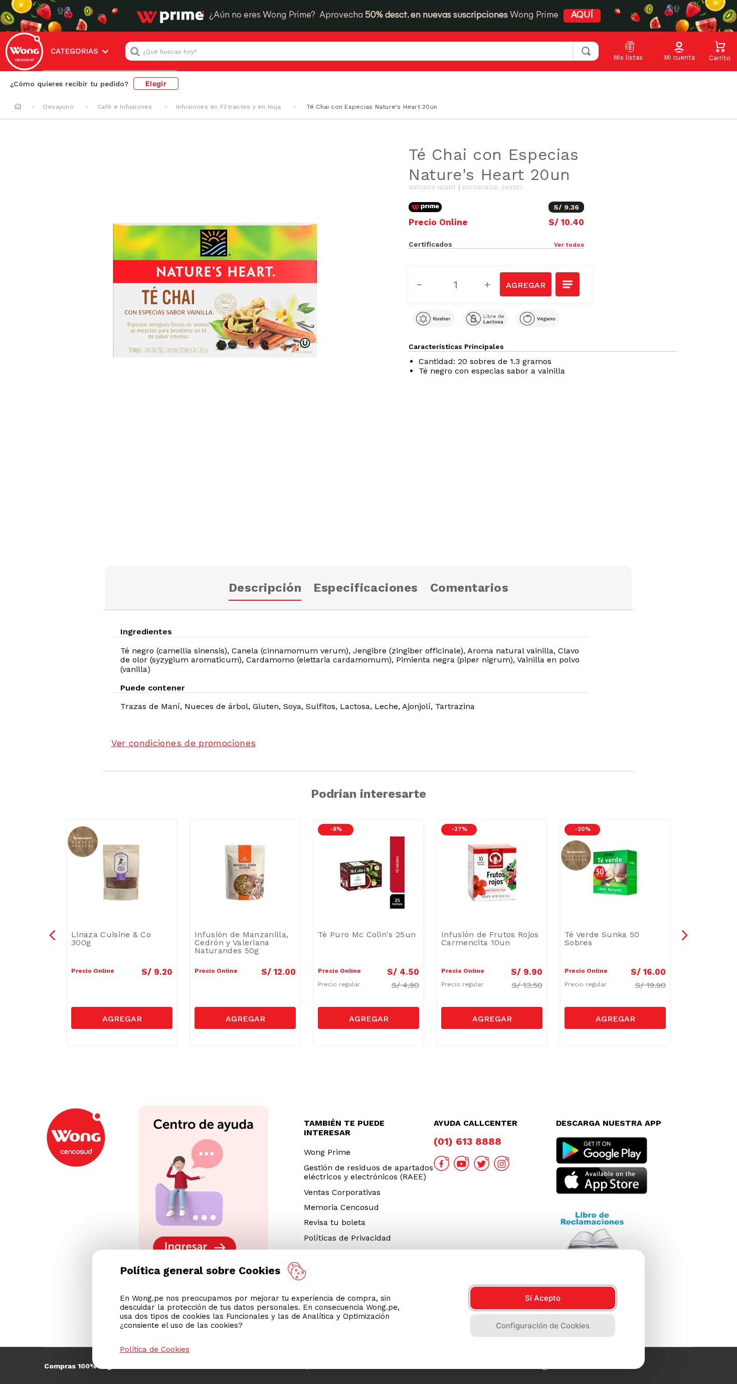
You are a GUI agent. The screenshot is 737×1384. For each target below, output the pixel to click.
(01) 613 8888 (467, 1141)
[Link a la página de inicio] (18, 107)
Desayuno (58, 106)
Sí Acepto (543, 1298)
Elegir (155, 83)
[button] (679, 52)
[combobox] (362, 51)
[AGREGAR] (525, 284)
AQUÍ (582, 15)
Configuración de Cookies (543, 1325)
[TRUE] (121, 1018)
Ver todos (569, 244)
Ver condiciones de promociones (183, 743)
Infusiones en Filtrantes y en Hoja (228, 106)
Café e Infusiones (124, 106)
